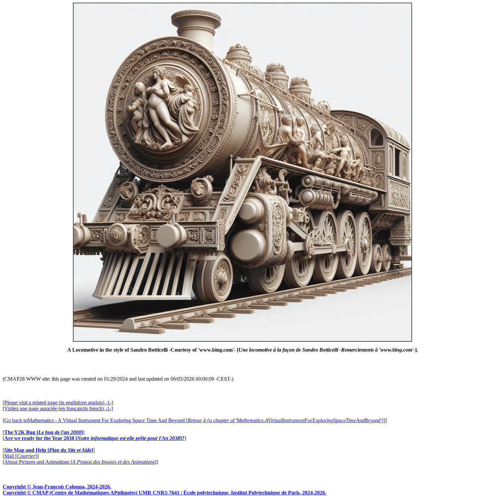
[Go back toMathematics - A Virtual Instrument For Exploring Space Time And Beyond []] (195, 420)
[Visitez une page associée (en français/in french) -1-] (58, 408)
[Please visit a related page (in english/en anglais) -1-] (58, 402)
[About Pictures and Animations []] (80, 462)
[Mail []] (21, 456)
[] (43, 432)
